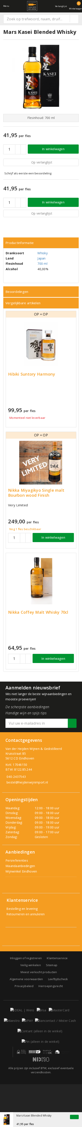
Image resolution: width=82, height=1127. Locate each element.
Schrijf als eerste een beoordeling (27, 173)
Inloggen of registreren (26, 958)
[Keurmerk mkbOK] (47, 1052)
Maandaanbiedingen (20, 866)
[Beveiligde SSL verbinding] (34, 1052)
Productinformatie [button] (19, 243)
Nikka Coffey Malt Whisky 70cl (38, 612)
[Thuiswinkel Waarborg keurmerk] (62, 1052)
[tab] (41, 242)
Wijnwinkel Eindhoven (21, 871)
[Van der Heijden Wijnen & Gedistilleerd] (32, 6)
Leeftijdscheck (58, 979)
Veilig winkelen (30, 965)
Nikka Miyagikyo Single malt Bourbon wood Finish (36, 493)
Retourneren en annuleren (25, 914)
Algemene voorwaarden (26, 979)
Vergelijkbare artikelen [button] (22, 303)
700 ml (42, 263)
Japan (41, 258)
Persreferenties (16, 860)
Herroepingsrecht (50, 986)
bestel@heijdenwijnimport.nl (27, 782)
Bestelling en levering (21, 909)
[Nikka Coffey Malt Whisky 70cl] (41, 579)
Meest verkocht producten (39, 972)
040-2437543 (16, 777)
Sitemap (51, 965)
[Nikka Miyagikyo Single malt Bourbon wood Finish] (41, 462)
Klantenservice (57, 958)
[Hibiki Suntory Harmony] (41, 344)
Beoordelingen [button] (16, 291)
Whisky (42, 253)
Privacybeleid (24, 986)
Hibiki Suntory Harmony (31, 374)
